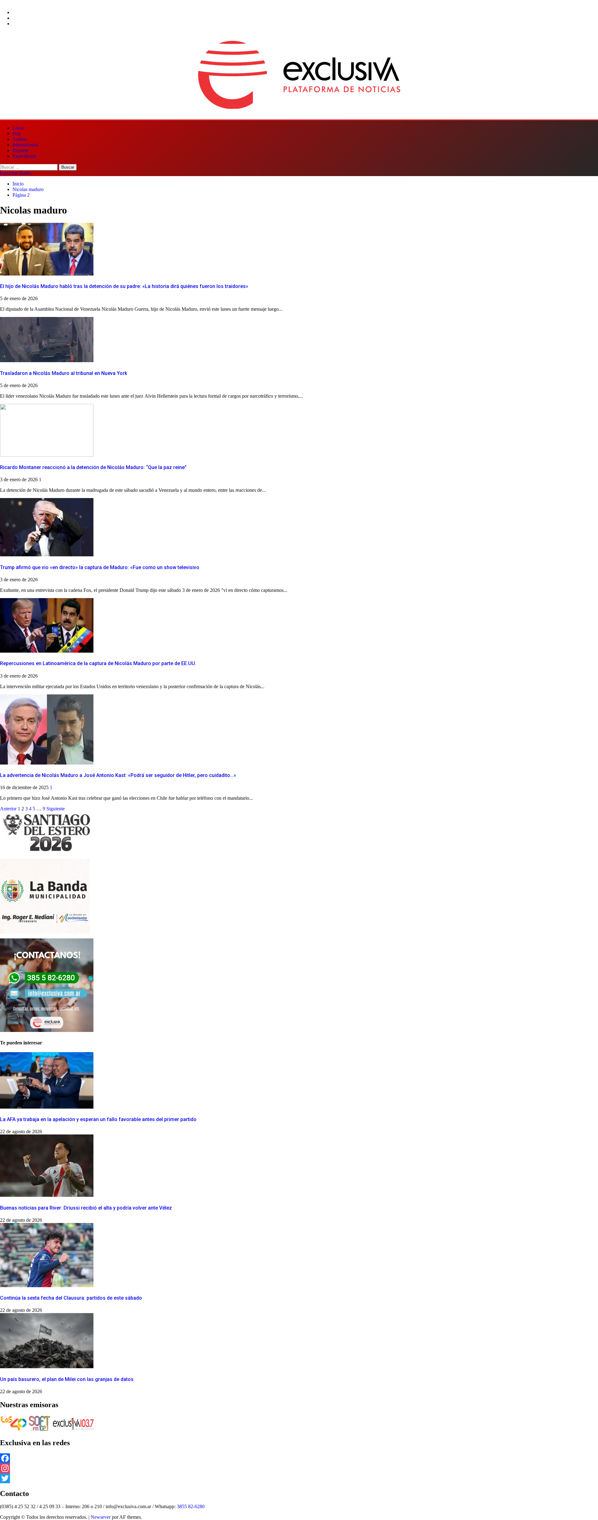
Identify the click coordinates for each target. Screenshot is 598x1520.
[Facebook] (299, 1458)
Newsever (101, 1517)
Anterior (8, 808)
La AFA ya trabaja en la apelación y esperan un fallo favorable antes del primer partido (98, 1119)
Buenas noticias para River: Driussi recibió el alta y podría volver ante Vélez (86, 1208)
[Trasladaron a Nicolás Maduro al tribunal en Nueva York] (46, 360)
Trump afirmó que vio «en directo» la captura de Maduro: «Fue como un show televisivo (99, 567)
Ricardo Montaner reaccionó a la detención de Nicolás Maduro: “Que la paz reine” (93, 467)
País (16, 133)
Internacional (25, 144)
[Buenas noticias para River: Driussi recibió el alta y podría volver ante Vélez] (46, 1195)
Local (18, 128)
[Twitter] (299, 1478)
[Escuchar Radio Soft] (39, 1429)
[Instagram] (299, 1468)
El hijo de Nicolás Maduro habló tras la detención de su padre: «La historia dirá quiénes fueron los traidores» (124, 286)
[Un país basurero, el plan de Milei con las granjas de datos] (46, 1366)
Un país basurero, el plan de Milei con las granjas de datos (67, 1379)
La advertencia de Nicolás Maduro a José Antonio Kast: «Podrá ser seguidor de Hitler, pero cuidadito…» (118, 775)
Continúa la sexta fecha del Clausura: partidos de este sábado (71, 1298)
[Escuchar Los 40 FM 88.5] (13, 1429)
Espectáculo (24, 156)
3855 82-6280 (191, 1506)
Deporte (20, 150)
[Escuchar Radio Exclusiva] (73, 1429)
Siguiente (55, 808)
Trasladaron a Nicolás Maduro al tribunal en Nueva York (63, 373)
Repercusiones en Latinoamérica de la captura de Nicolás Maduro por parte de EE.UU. (98, 663)
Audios (19, 139)
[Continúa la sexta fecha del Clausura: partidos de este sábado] (46, 1285)
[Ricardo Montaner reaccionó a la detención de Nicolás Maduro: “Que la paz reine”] (46, 455)
